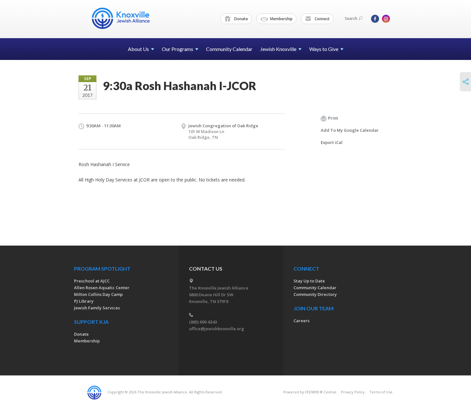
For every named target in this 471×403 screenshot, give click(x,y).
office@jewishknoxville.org (216, 329)
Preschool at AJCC (92, 281)
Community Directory (315, 294)
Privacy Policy (353, 392)
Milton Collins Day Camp (98, 294)
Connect (322, 18)
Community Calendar (229, 49)
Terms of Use (380, 392)
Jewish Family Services (97, 308)
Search (351, 18)
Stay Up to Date (309, 281)
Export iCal (332, 142)
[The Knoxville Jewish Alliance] (125, 18)
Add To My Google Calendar (350, 130)
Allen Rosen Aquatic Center (101, 287)
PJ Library (84, 301)
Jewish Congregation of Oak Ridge (223, 126)
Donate (240, 18)
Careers (301, 320)
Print (333, 118)
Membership (281, 18)
